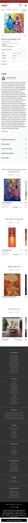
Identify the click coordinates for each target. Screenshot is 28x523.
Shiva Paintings (14, 469)
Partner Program (14, 452)
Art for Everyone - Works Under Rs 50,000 (14, 412)
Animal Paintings (14, 356)
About (14, 446)
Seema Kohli (14, 397)
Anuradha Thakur (14, 384)
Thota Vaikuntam (14, 402)
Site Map (14, 454)
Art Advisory (14, 429)
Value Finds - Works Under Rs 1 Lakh (14, 414)
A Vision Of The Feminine (14, 494)
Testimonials (14, 451)
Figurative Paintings (14, 363)
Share (25, 10)
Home (2, 9)
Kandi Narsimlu (14, 389)
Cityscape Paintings (14, 359)
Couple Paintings (14, 361)
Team (14, 448)
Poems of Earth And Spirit (14, 497)
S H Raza (14, 395)
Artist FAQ (14, 480)
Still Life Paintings (14, 372)
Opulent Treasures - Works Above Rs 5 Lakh (14, 418)
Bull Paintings (14, 463)
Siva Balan (14, 400)
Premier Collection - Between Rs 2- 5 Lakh (14, 417)
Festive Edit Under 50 (14, 492)
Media (14, 449)
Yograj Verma (14, 403)
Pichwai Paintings (14, 367)
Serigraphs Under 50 (14, 491)
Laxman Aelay (14, 391)
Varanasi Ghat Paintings (14, 471)
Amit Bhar (14, 381)
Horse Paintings (14, 466)
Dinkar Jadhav (14, 387)
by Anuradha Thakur (6, 41)
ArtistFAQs (14, 437)
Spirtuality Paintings (14, 370)
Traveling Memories (14, 495)
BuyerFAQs (14, 432)
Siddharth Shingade (14, 398)
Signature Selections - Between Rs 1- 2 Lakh (14, 415)
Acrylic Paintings (14, 355)
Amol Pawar (14, 383)
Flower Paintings (14, 465)
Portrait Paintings (14, 369)
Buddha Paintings (14, 358)
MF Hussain (14, 394)
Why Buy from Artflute (14, 428)
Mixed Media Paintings (14, 364)
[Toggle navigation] (26, 6)
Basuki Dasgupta (14, 386)
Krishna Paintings (14, 468)
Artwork (8, 9)
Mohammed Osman (14, 392)
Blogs (14, 431)
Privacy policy (14, 435)
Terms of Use (14, 434)
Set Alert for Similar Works (14, 520)
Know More (4, 131)
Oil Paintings (14, 366)
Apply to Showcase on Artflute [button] (14, 481)
